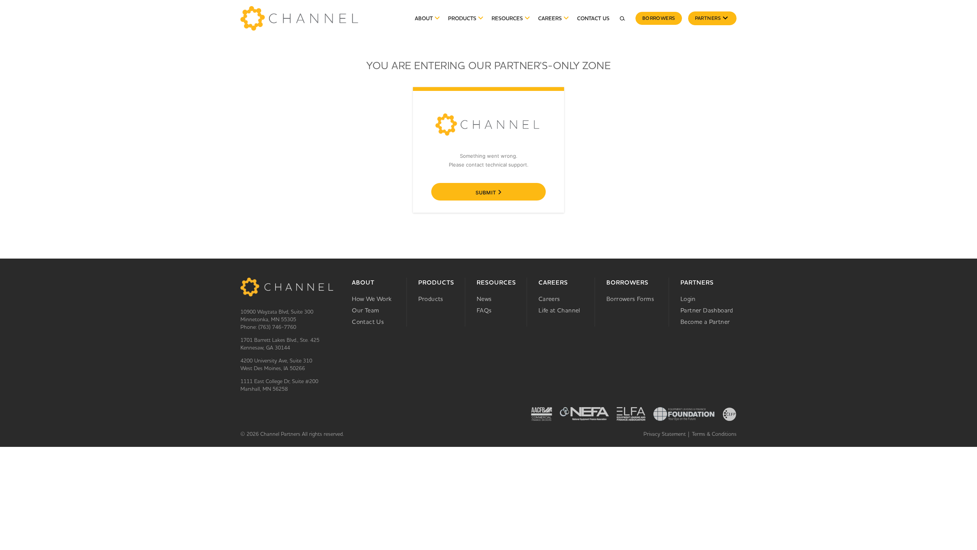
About (424, 18)
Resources (507, 18)
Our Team (365, 310)
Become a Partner (705, 321)
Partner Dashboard (706, 310)
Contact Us (593, 18)
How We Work (372, 298)
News (484, 298)
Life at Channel (559, 310)
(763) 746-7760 (277, 327)
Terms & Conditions (714, 433)
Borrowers (658, 18)
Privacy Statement (664, 433)
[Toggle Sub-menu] (725, 18)
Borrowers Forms (630, 298)
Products (436, 282)
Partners (708, 18)
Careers (553, 282)
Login (687, 298)
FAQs (484, 310)
